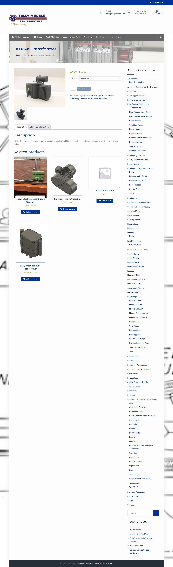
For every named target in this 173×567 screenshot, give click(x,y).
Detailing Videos (133, 220)
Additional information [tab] (39, 127)
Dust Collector (134, 129)
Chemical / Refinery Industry (138, 207)
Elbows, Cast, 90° (136, 309)
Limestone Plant (133, 275)
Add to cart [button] (106, 201)
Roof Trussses (135, 185)
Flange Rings (134, 322)
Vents (131, 193)
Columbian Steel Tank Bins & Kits (142, 416)
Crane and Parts (133, 211)
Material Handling (134, 284)
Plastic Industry (133, 357)
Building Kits (132, 198)
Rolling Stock (132, 378)
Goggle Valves (133, 258)
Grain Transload (135, 462)
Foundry (130, 233)
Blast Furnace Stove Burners (140, 116)
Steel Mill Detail (86, 99)
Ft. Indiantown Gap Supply (137, 250)
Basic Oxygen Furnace (136, 96)
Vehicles (130, 505)
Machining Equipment (136, 280)
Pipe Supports (135, 335)
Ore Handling (132, 292)
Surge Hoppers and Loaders (140, 479)
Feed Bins (133, 437)
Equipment (131, 228)
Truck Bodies (134, 483)
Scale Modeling (52, 37)
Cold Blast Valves (136, 125)
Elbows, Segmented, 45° (139, 317)
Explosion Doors (135, 133)
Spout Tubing (134, 474)
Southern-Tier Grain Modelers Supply (142, 399)
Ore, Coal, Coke (135, 245)
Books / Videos (133, 164)
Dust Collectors (135, 433)
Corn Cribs (133, 424)
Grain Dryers (134, 457)
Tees (131, 352)
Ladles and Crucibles (135, 267)
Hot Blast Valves (135, 142)
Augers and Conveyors (138, 407)
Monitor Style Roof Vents (140, 534)
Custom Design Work (71, 37)
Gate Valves (134, 326)
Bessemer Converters (136, 100)
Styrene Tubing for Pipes (139, 343)
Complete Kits (134, 420)
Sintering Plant (133, 395)
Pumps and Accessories (137, 365)
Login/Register (158, 2)
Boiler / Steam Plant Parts (137, 160)
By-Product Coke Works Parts (139, 203)
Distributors (134, 429)
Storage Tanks (135, 189)
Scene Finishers (133, 386)
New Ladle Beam (136, 546)
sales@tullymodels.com (115, 14)
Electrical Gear (29, 55)
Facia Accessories (136, 82)
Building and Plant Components (139, 168)
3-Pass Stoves (135, 108)
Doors (131, 172)
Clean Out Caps (135, 300)
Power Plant (132, 361)
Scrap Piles (131, 391)
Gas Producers (133, 254)
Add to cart (83, 89)
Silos (131, 470)
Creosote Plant (133, 215)
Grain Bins (133, 453)
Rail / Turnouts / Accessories (138, 369)
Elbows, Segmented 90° (138, 313)
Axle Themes (107, 563)
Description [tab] (22, 127)
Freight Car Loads (134, 241)
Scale (74, 78)
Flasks (131, 236)
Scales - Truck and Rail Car (137, 382)
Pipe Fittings (132, 297)
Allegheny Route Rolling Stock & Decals (142, 87)
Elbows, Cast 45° (135, 305)
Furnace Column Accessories (140, 138)
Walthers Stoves (135, 146)
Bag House (131, 91)
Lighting (130, 271)
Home (39, 37)
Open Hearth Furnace (135, 288)
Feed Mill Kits (134, 441)
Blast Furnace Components (138, 104)
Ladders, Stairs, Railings (138, 176)
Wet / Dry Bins (134, 487)
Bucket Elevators (136, 411)
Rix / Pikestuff (133, 374)
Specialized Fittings (137, 339)
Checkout (88, 37)
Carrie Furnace (135, 121)
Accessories (132, 79)
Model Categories (22, 37)
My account (108, 37)
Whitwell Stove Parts (137, 151)
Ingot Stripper (135, 530)
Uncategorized (133, 496)
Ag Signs (132, 403)
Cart (97, 37)
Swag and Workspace (136, 492)
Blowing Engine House (136, 155)
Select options (31, 212)
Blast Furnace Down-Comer (140, 112)
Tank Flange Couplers (137, 347)
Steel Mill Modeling (99, 99)
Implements (134, 466)
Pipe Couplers (134, 330)
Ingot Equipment (134, 262)
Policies (120, 37)
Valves (130, 501)
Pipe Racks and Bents (138, 181)
